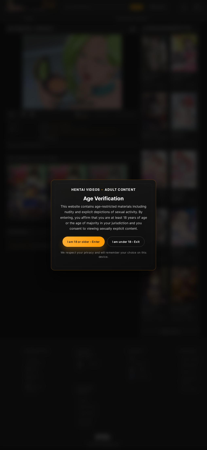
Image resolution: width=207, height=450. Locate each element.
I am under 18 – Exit (126, 241)
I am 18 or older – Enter (83, 241)
